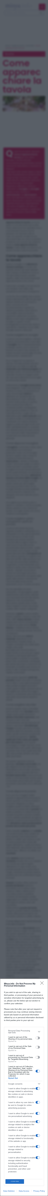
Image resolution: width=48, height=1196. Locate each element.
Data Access (24, 1191)
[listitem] (24, 1031)
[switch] (38, 1038)
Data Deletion (9, 1191)
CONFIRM (15, 1181)
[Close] (42, 983)
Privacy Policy (39, 1191)
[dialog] (24, 1087)
